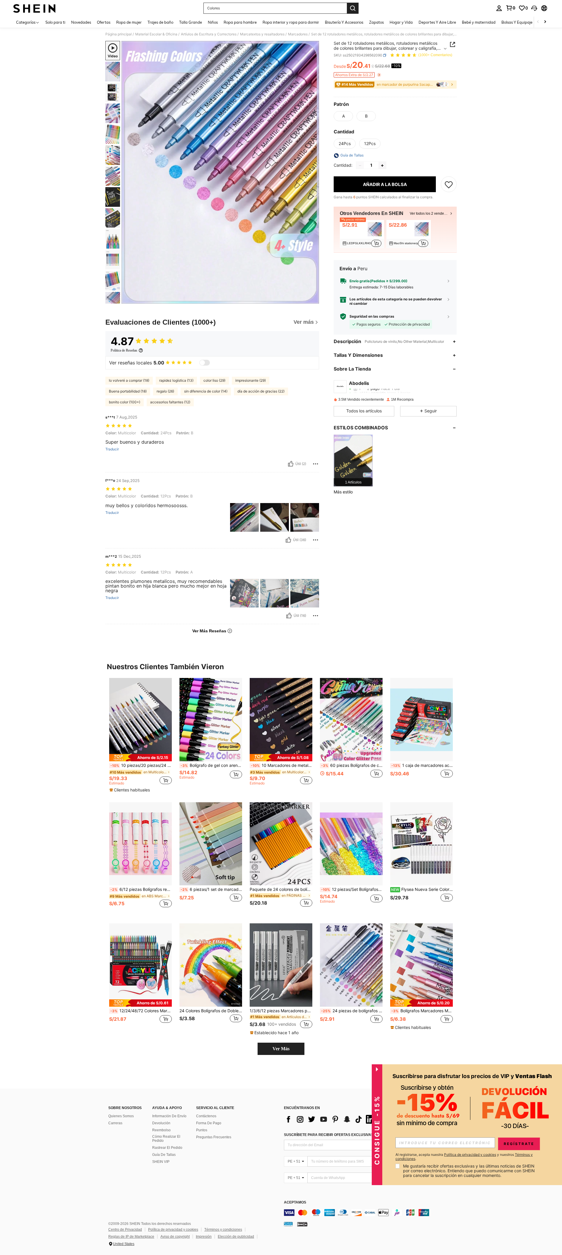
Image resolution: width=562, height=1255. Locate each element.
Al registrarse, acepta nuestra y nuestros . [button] (464, 1157)
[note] (140, 757)
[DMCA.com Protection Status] (302, 1224)
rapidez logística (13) (176, 380)
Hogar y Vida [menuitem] (401, 22)
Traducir (112, 449)
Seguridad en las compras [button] (371, 316)
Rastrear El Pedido (167, 1148)
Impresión (204, 1237)
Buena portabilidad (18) (128, 391)
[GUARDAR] (449, 184)
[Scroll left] (538, 22)
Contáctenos (206, 1116)
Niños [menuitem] (213, 22)
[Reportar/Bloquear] (315, 463)
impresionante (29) (250, 380)
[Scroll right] (545, 22)
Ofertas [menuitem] (103, 22)
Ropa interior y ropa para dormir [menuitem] (291, 22)
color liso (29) (214, 380)
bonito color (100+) (124, 402)
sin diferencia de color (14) (205, 391)
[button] (534, 8)
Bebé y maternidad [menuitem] (479, 22)
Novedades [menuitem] (81, 22)
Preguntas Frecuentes (213, 1137)
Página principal (118, 34)
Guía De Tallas (164, 1155)
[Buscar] (353, 8)
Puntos (201, 1130)
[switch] (204, 363)
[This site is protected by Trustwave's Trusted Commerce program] (288, 1224)
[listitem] (362, 234)
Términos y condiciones (223, 1230)
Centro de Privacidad (125, 1230)
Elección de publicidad (236, 1237)
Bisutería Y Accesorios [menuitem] (344, 22)
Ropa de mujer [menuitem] (129, 22)
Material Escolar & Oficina (156, 34)
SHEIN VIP (160, 1162)
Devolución (161, 1123)
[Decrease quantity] (360, 165)
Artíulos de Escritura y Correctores (209, 34)
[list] (331, 1119)
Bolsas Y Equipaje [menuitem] (516, 22)
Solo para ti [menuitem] (55, 22)
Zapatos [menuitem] (376, 22)
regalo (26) (165, 391)
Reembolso (161, 1130)
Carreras (115, 1123)
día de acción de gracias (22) (261, 391)
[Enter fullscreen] (313, 299)
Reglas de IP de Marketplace (131, 1237)
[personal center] (499, 8)
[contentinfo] (372, 1212)
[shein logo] (34, 8)
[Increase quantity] (382, 165)
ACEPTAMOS (295, 1202)
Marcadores (298, 34)
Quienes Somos (121, 1116)
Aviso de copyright (175, 1237)
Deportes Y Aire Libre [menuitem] (437, 22)
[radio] (343, 116)
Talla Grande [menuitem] (190, 22)
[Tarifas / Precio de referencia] (372, 66)
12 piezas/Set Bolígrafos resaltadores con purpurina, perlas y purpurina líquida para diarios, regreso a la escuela (352, 889)
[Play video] (220, 172)
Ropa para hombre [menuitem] (240, 22)
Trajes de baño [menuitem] (160, 22)
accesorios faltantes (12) (170, 402)
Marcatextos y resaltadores (262, 34)
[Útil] (290, 463)
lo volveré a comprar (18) (129, 380)
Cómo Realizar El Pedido (166, 1139)
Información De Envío (169, 1116)
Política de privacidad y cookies (173, 1230)
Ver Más (281, 1048)
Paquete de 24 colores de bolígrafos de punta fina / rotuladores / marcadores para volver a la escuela (281, 889)
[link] (510, 7)
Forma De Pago (208, 1123)
